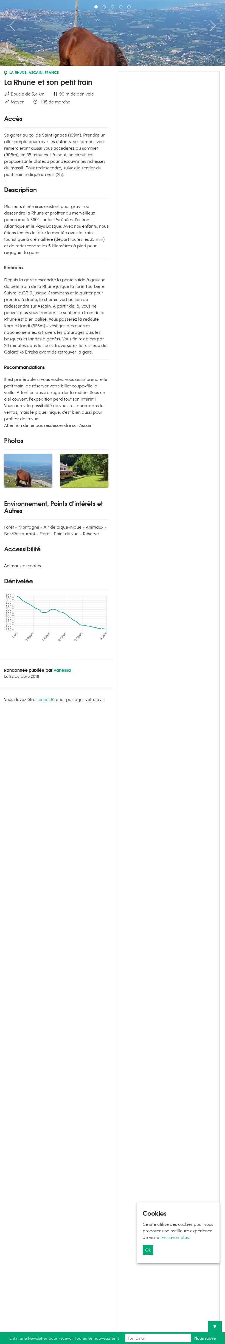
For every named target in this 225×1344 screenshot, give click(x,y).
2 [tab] (104, 7)
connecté (45, 699)
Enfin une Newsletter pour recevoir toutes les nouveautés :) (64, 1338)
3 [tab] (112, 7)
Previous (14, 25)
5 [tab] (129, 7)
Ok (148, 1250)
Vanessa (62, 670)
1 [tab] (96, 7)
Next (210, 25)
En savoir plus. (175, 1237)
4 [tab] (120, 7)
